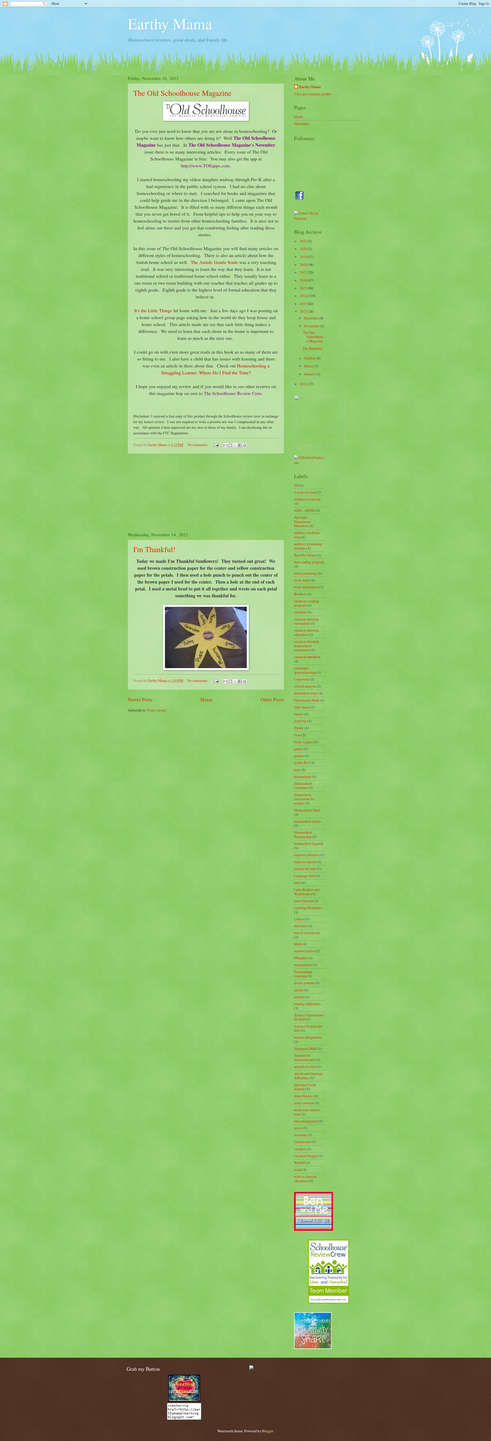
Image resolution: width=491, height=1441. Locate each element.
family (299, 714)
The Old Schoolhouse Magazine (182, 93)
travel (298, 1127)
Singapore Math (305, 1048)
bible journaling (305, 573)
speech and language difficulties (308, 1075)
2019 (304, 256)
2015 (304, 288)
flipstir (299, 727)
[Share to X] (235, 445)
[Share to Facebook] (239, 445)
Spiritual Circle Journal (305, 1086)
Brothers (300, 593)
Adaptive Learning (307, 499)
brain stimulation (306, 587)
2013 (304, 303)
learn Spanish (303, 900)
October (310, 358)
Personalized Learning (303, 974)
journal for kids (305, 868)
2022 (304, 241)
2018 (304, 264)
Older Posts (272, 699)
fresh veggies (303, 741)
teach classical (304, 1102)
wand (298, 1169)
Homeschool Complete (303, 785)
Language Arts (304, 875)
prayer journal (304, 982)
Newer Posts (140, 699)
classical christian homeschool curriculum (306, 645)
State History (303, 1096)
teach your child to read (307, 1112)
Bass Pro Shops (305, 555)
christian (300, 612)
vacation (300, 1148)
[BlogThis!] (230, 445)
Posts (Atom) (156, 710)
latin (297, 882)
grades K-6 (301, 762)
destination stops (306, 693)
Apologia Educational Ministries (302, 521)
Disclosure (301, 123)
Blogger (267, 1430)
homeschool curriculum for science (304, 799)
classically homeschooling (305, 670)
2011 (304, 383)
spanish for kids (305, 1066)
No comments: (198, 444)
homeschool (302, 776)
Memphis (300, 957)
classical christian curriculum (306, 621)
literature (300, 925)
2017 (304, 272)
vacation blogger (306, 1155)
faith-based (302, 707)
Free (297, 735)
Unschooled (302, 1141)
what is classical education (305, 1178)
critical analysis (305, 686)
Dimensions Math (306, 700)
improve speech (305, 861)
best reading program (309, 562)
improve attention (306, 854)
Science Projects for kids (308, 1028)
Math (298, 944)
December (311, 318)
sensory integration (307, 1037)
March (309, 366)
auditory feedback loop (307, 534)
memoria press (304, 950)
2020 (304, 248)
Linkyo (299, 918)
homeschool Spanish (308, 843)
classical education (307, 656)
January (310, 373)
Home (206, 699)
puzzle (298, 989)
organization (303, 964)
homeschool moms (307, 821)
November (312, 325)
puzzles (299, 996)
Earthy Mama (170, 23)
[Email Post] (216, 444)
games (298, 748)
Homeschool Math (307, 810)
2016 (304, 280)
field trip (300, 720)
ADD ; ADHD (304, 510)
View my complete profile (312, 93)
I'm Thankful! (154, 549)
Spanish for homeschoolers (304, 1057)
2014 (304, 295)
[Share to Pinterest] (244, 445)
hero (297, 769)
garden (299, 755)
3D (296, 485)
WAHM (299, 1162)
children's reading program (306, 603)
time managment (306, 1121)
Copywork (301, 679)
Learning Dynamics (308, 907)
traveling (300, 1134)
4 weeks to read (305, 492)
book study (302, 580)
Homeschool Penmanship (303, 834)
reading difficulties (307, 1003)
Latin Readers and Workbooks (306, 891)
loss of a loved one (307, 932)
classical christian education (306, 632)
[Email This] (225, 445)
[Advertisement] (206, 493)
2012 (304, 311)
